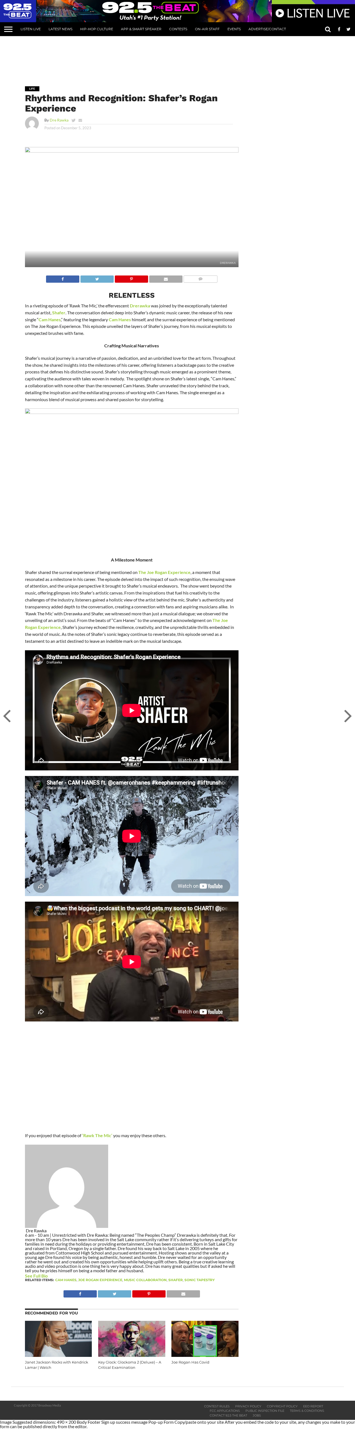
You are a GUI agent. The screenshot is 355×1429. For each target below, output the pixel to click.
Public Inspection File (264, 1411)
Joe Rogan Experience (100, 1280)
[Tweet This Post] (97, 277)
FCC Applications (225, 1411)
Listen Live (31, 29)
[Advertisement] (177, 57)
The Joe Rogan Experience (164, 572)
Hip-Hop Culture (96, 29)
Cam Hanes (50, 319)
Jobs (257, 1415)
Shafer (58, 312)
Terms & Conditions (307, 1411)
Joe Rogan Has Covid (190, 1362)
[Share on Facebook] (62, 277)
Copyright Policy (282, 1406)
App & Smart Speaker (141, 29)
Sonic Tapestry (199, 1280)
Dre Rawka (59, 120)
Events (234, 29)
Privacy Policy (248, 1406)
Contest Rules (217, 1406)
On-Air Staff (207, 29)
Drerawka (140, 305)
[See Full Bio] (51, 1275)
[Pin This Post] (131, 277)
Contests (178, 29)
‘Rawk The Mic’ (97, 1135)
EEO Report (313, 1406)
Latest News (60, 29)
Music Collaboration (145, 1280)
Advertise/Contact (267, 29)
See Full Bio (36, 1275)
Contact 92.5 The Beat (228, 1415)
